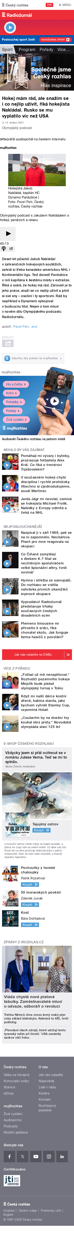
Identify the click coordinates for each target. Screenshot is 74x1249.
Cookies (9, 1210)
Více (64, 49)
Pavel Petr (24, 202)
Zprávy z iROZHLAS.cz (24, 942)
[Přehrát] (8, 234)
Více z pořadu (17, 668)
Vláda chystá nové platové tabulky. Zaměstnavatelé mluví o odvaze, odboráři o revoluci (33, 1001)
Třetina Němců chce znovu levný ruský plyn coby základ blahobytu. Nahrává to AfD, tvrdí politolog (36, 1018)
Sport (7, 49)
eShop (9, 1093)
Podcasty (11, 1126)
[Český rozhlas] (15, 5)
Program (27, 49)
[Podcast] (3, 249)
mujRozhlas (11, 372)
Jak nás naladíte (51, 1075)
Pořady (46, 49)
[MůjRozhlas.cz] (8, 148)
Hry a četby (14, 384)
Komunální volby (16, 1081)
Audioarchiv (13, 1120)
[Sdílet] (11, 249)
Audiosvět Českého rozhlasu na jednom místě (33, 439)
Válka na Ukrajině (16, 1075)
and (34, 327)
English (8, 1214)
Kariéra (44, 1093)
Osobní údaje (28, 1210)
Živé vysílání (14, 420)
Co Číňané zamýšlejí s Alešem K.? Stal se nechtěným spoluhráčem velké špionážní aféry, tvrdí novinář (44, 563)
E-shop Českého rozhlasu (29, 744)
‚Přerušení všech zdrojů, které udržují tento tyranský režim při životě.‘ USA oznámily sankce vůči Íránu (35, 1034)
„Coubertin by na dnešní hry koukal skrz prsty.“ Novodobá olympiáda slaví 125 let (46, 722)
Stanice (9, 1087)
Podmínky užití (51, 1210)
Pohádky (12, 402)
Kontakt (45, 1099)
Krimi (10, 393)
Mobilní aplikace (16, 1132)
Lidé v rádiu (47, 1087)
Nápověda (46, 1081)
